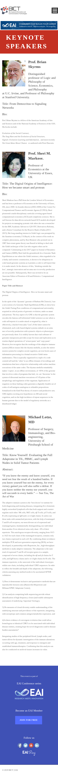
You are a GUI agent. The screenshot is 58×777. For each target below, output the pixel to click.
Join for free (29, 720)
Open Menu (55, 10)
